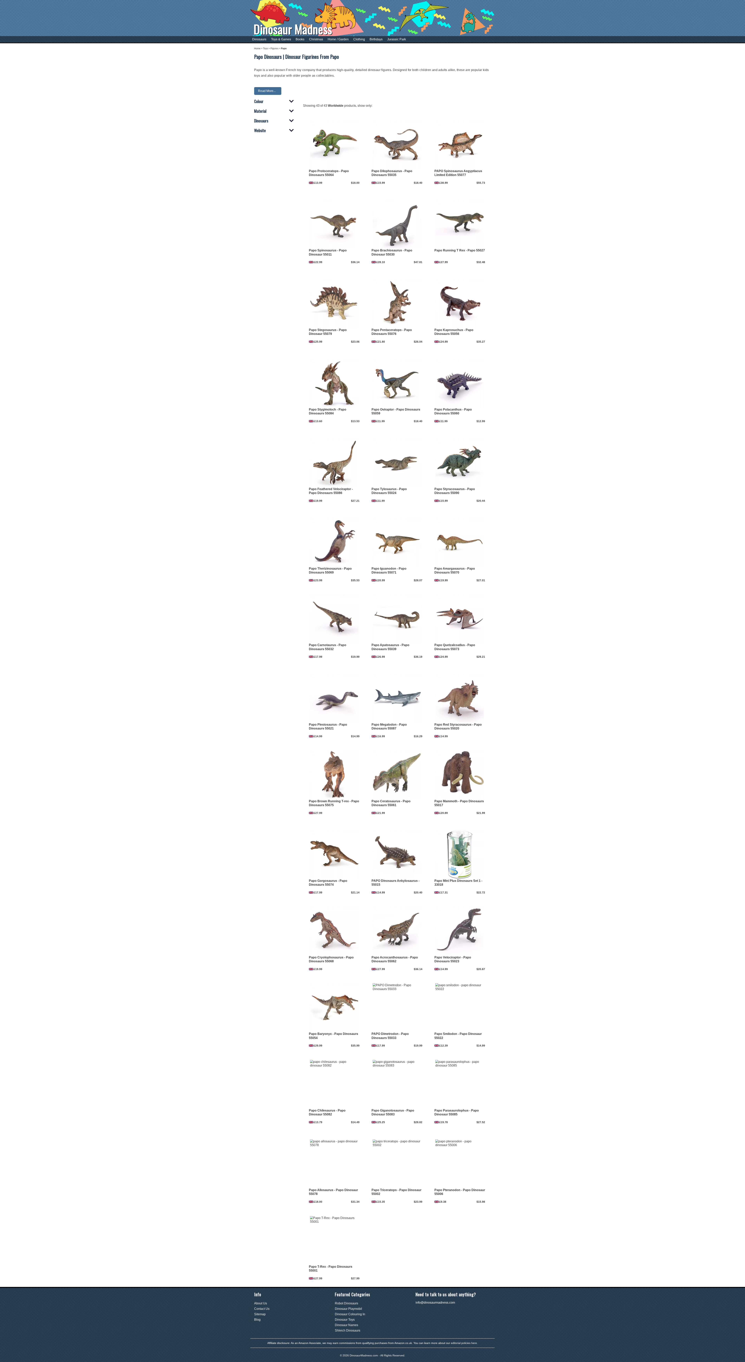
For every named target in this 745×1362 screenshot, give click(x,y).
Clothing (359, 39)
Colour (258, 101)
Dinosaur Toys (345, 1319)
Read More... (267, 91)
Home (257, 48)
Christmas (316, 39)
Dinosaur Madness (293, 29)
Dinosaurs (259, 39)
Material (260, 111)
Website (260, 130)
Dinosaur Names (346, 1325)
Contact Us (261, 1308)
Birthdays (376, 39)
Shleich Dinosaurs (347, 1330)
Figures (274, 48)
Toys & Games (281, 39)
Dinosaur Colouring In (350, 1314)
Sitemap (260, 1314)
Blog (257, 1319)
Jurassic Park (396, 39)
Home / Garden (338, 39)
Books (300, 39)
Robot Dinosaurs (346, 1303)
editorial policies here (464, 1343)
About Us (260, 1303)
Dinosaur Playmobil (348, 1308)
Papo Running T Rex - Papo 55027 (459, 250)
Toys (265, 48)
